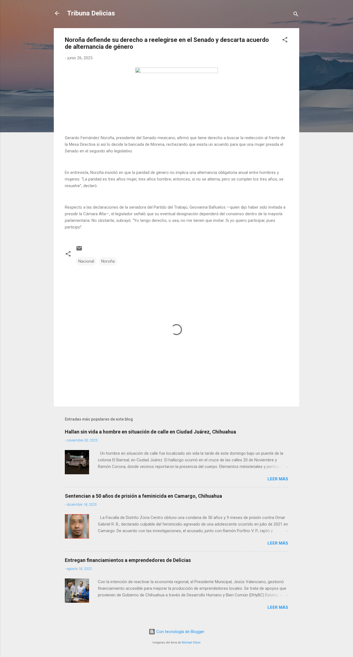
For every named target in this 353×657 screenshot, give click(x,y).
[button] (285, 40)
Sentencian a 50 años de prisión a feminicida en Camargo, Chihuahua (143, 496)
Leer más (278, 478)
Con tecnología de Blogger (179, 631)
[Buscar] (296, 15)
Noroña (108, 261)
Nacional (86, 261)
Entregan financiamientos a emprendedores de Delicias (128, 560)
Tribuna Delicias (91, 13)
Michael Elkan (191, 642)
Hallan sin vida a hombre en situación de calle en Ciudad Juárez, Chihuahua (150, 432)
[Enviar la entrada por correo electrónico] (79, 250)
